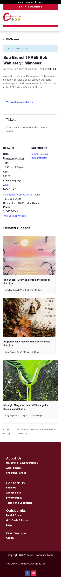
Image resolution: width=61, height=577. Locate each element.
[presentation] (29, 255)
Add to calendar (20, 102)
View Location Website (15, 215)
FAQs (9, 525)
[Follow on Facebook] (27, 573)
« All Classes (11, 39)
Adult (5, 184)
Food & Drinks (14, 515)
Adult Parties (14, 467)
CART (40, 2)
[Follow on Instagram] (33, 573)
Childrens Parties (16, 472)
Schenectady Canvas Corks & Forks (21, 194)
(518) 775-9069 (25, 2)
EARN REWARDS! (30, 6)
